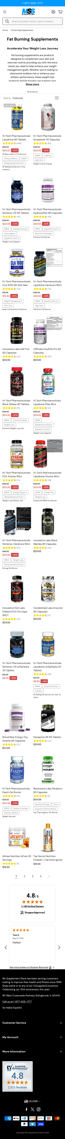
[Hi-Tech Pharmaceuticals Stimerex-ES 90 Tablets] (17, 190)
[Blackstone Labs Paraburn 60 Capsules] (48, 769)
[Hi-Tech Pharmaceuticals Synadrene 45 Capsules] (48, 117)
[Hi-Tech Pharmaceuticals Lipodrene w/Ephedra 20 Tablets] (48, 644)
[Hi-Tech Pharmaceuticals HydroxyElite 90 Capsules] (48, 190)
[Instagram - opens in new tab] (38, 1109)
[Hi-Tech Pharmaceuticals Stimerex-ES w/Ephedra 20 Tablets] (17, 644)
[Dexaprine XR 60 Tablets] (48, 718)
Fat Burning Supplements (22, 30)
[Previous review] (5, 947)
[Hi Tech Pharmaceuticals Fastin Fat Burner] (17, 769)
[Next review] (59, 947)
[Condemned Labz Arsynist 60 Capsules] (48, 589)
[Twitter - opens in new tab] (32, 1109)
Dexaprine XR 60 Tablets (47, 737)
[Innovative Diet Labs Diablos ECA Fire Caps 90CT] (17, 589)
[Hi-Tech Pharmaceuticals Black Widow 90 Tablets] (17, 381)
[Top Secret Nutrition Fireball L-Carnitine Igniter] (48, 837)
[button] (32, 21)
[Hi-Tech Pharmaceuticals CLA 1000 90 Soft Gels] (17, 262)
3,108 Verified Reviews (32, 906)
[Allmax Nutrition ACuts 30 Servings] (17, 837)
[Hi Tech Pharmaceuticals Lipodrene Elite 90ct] (48, 381)
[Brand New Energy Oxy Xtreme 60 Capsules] (17, 718)
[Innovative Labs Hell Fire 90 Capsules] (17, 330)
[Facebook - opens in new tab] (26, 1109)
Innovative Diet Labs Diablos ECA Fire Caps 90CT (14, 611)
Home (5, 30)
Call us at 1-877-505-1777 (17, 1001)
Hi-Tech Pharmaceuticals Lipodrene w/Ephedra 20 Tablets (47, 666)
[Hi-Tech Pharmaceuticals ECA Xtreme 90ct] (17, 454)
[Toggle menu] (4, 12)
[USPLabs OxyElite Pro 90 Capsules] (48, 330)
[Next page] (49, 876)
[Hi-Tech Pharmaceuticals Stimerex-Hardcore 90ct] (17, 521)
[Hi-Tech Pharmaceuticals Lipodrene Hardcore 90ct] (48, 262)
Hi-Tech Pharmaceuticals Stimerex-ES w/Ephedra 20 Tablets (16, 666)
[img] (32, 902)
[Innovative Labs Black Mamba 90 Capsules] (48, 521)
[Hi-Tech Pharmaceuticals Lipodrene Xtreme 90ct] (48, 454)
